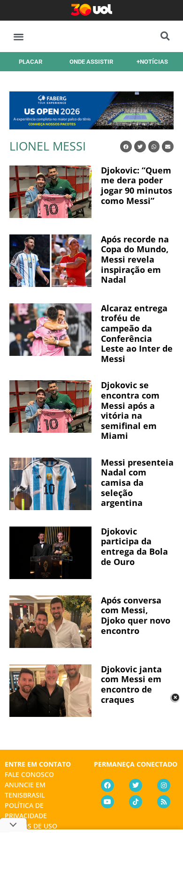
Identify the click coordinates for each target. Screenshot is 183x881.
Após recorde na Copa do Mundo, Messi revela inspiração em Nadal (135, 259)
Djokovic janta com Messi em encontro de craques (131, 684)
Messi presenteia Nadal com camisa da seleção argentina (137, 482)
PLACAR (30, 61)
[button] (18, 36)
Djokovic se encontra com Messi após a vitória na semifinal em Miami (130, 410)
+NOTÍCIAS (152, 61)
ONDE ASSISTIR (91, 61)
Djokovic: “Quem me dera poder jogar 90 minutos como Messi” (136, 185)
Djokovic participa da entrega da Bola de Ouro (134, 546)
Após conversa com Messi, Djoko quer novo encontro (135, 615)
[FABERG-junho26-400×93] (91, 126)
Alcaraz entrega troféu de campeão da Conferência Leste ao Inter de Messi (137, 333)
